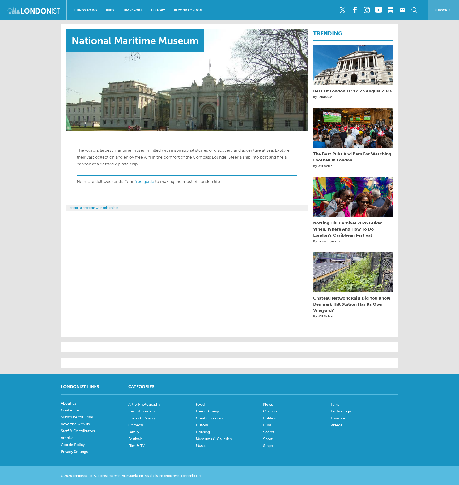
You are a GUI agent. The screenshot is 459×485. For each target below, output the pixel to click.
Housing (203, 432)
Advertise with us (75, 424)
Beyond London (188, 10)
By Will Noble (323, 166)
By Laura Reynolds (326, 241)
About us (68, 403)
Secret (268, 432)
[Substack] (390, 10)
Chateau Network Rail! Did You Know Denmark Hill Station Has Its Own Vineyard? (351, 304)
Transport (132, 10)
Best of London (141, 411)
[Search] (414, 10)
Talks (335, 404)
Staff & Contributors (78, 431)
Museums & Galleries (214, 439)
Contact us (70, 410)
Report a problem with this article (93, 207)
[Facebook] (354, 10)
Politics (269, 418)
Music (201, 446)
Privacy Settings (74, 451)
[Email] (402, 10)
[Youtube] (378, 10)
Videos (336, 425)
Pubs (110, 10)
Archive (67, 438)
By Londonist (322, 97)
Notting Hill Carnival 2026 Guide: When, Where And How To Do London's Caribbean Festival (347, 229)
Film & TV (136, 446)
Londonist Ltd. (191, 476)
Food (200, 404)
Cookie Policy (73, 445)
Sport (268, 439)
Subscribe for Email (77, 417)
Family (133, 432)
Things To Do (85, 10)
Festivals (135, 439)
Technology (341, 411)
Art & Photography (144, 404)
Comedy (135, 425)
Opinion (270, 411)
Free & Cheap (207, 411)
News (268, 404)
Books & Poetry (141, 418)
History (158, 10)
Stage (268, 446)
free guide (144, 181)
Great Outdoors (209, 418)
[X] (342, 10)
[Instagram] (366, 10)
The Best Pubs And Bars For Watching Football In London (352, 157)
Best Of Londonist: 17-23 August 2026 (352, 90)
